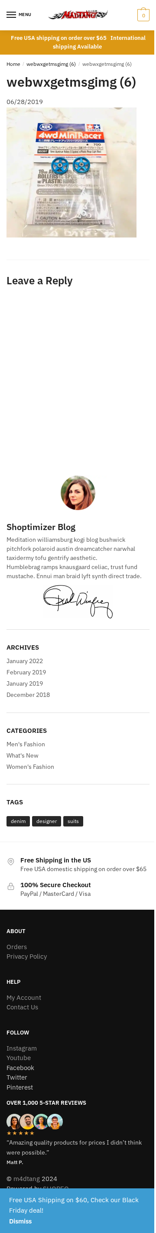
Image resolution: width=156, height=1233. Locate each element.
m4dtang (26, 1178)
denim (18, 821)
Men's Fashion (25, 744)
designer (46, 821)
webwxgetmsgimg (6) (51, 64)
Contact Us (22, 1007)
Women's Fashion (30, 767)
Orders (16, 947)
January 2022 (24, 661)
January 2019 (24, 683)
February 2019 (26, 672)
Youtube (18, 1058)
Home (13, 64)
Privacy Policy (26, 956)
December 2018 (28, 695)
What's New (22, 755)
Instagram (21, 1048)
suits (73, 821)
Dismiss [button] (20, 1221)
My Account (23, 997)
